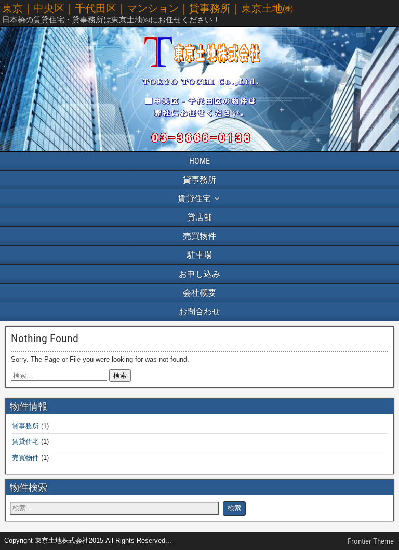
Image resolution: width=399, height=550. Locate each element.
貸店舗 (199, 217)
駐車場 (199, 255)
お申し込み (199, 274)
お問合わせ (199, 311)
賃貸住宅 (194, 198)
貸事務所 (199, 180)
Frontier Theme (371, 541)
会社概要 (199, 293)
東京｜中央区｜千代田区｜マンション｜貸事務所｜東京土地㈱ (147, 8)
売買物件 (199, 236)
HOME (199, 161)
